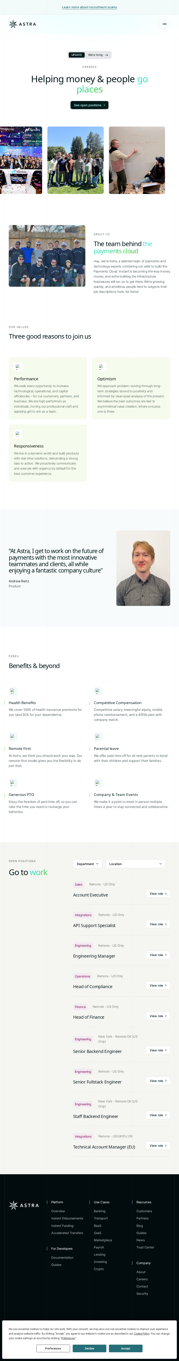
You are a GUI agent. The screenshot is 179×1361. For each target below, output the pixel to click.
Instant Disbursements (67, 1218)
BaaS (97, 1225)
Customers (144, 1211)
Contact (142, 1286)
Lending (99, 1254)
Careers (142, 1279)
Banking (99, 1211)
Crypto (99, 1269)
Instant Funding (62, 1225)
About (140, 1272)
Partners (142, 1218)
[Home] (22, 24)
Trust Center (145, 1247)
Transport (101, 1218)
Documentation (62, 1257)
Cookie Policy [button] (141, 1333)
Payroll (99, 1247)
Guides (56, 1265)
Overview (58, 1211)
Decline (89, 1348)
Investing (100, 1261)
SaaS (97, 1233)
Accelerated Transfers (67, 1233)
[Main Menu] (164, 24)
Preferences (53, 1348)
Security (142, 1293)
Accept (125, 1348)
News (140, 1240)
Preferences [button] (68, 1338)
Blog (139, 1225)
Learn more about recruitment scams (89, 7)
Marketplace (103, 1240)
